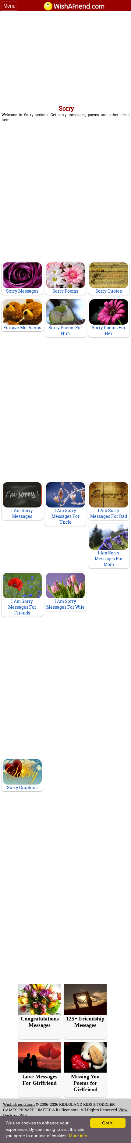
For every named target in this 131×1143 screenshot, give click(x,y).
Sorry (66, 108)
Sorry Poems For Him (65, 330)
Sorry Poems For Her (109, 330)
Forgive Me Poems (22, 327)
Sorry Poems (65, 291)
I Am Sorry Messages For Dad (108, 513)
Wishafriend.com (19, 1104)
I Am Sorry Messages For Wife (65, 604)
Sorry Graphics (22, 787)
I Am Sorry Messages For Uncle (65, 516)
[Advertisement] (65, 57)
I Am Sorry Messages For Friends (22, 607)
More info (78, 1135)
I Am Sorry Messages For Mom (109, 558)
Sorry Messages (22, 291)
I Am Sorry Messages (22, 513)
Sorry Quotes (108, 291)
